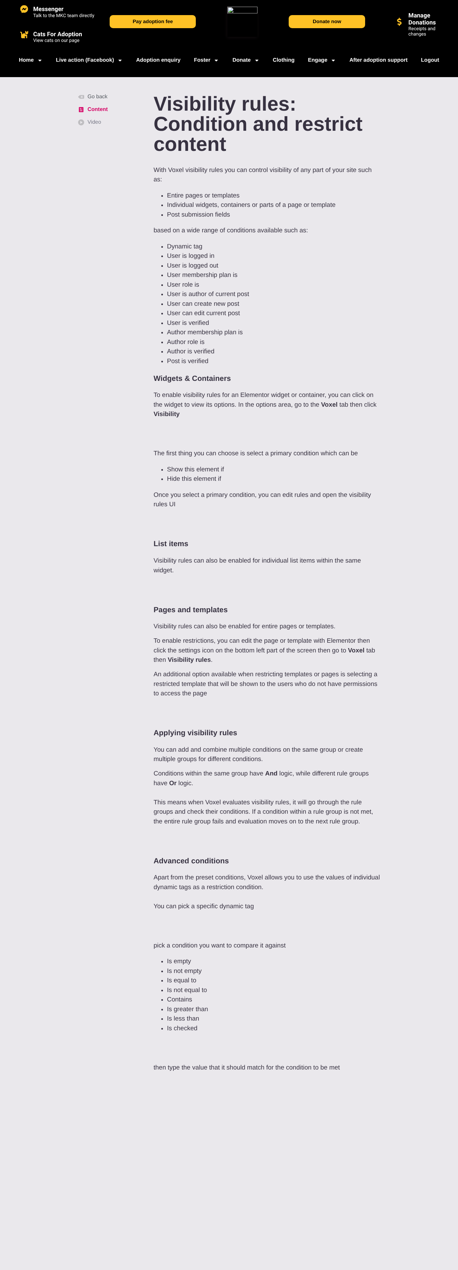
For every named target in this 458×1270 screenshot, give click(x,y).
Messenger (48, 9)
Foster (202, 60)
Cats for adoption (57, 34)
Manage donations (422, 19)
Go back (98, 97)
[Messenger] (24, 9)
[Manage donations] (399, 22)
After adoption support (378, 60)
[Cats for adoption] (24, 34)
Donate (241, 60)
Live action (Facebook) (85, 60)
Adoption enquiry (158, 60)
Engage (317, 60)
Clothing (284, 60)
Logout (430, 60)
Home (26, 60)
